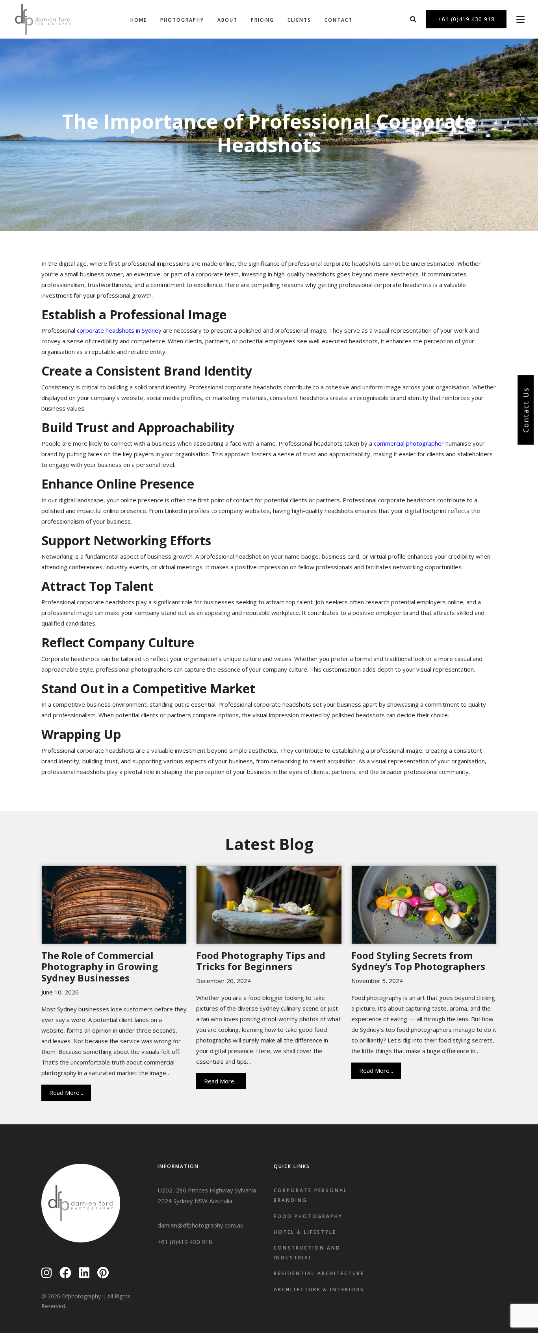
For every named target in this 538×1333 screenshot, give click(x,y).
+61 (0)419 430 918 (185, 1242)
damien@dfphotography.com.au (200, 1225)
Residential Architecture (319, 1273)
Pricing (262, 20)
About (227, 20)
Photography (182, 20)
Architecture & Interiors (319, 1289)
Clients (299, 20)
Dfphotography (81, 1296)
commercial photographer (409, 443)
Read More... (66, 1092)
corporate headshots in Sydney (119, 330)
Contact (338, 20)
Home (138, 20)
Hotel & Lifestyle (305, 1232)
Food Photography (308, 1216)
